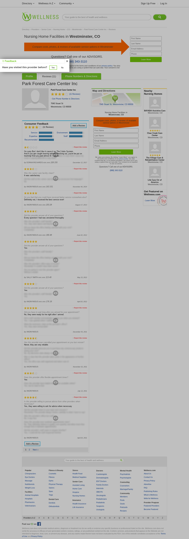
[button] (53, 67)
